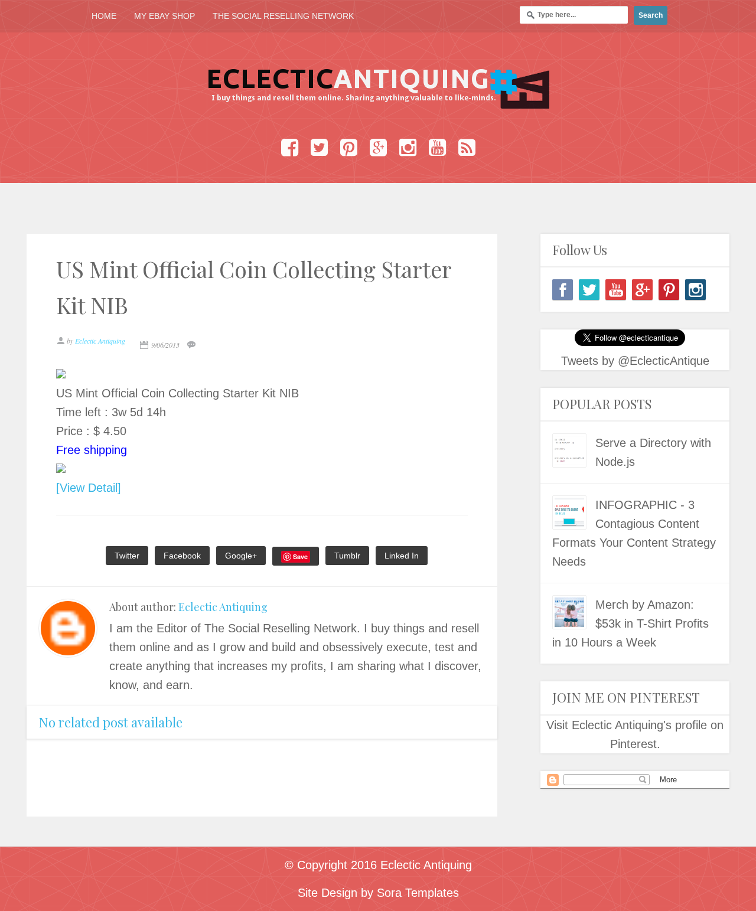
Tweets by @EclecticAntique (635, 360)
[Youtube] (615, 289)
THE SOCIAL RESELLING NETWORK (283, 16)
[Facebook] (562, 289)
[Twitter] (589, 289)
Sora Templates (418, 892)
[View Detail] (88, 487)
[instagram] (695, 289)
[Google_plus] (642, 289)
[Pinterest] (669, 289)
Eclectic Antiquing (223, 607)
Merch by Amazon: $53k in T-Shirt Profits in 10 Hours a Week (630, 623)
